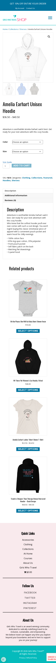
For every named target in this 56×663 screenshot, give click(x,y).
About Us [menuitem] (28, 562)
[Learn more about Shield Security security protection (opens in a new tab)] (3, 659)
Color (5, 142)
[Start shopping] (37, 8)
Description (10, 190)
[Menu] (50, 18)
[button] (28, 3)
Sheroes (23, 29)
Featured (47, 177)
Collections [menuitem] (28, 549)
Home (5, 29)
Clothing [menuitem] (28, 544)
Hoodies (7, 180)
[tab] (28, 190)
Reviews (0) (10, 200)
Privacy (22, 658)
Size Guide (7, 162)
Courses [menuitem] (28, 558)
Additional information (16, 195)
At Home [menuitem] (28, 553)
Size (5, 151)
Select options (28, 331)
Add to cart (21, 165)
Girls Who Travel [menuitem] (28, 567)
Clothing (26, 177)
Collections (13, 29)
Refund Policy (32, 658)
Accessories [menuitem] (28, 539)
